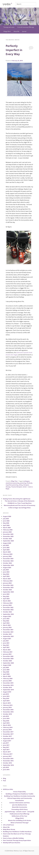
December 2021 (8, 630)
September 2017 (8, 738)
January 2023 (7, 605)
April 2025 (6, 550)
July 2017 (6, 743)
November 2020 (8, 658)
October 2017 (7, 736)
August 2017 (7, 741)
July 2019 (6, 694)
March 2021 (7, 650)
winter (25, 487)
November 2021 (8, 632)
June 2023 (6, 594)
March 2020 (7, 676)
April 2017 (6, 750)
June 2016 (6, 769)
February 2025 (7, 554)
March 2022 (7, 625)
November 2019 (8, 685)
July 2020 (6, 667)
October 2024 (7, 563)
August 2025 (7, 543)
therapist (26, 485)
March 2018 (7, 725)
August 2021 (7, 638)
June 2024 (6, 572)
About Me (16, 31)
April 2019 (6, 701)
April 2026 (6, 525)
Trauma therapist (16, 487)
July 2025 (6, 545)
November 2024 (8, 561)
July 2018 (6, 716)
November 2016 (8, 761)
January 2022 (7, 627)
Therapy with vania (8, 27)
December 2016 (8, 758)
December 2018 (8, 710)
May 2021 (6, 645)
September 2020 (8, 663)
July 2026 (6, 519)
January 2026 (7, 532)
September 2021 (8, 636)
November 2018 (8, 712)
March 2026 (7, 527)
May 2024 (6, 574)
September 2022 (8, 614)
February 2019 (7, 705)
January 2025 (7, 556)
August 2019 (7, 692)
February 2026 (7, 530)
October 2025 (7, 539)
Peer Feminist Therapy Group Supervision (17, 840)
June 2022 (6, 619)
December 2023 (8, 585)
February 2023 (7, 603)
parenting (23, 483)
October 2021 (7, 634)
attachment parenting (12, 483)
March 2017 (7, 752)
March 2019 (7, 703)
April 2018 (6, 723)
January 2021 (7, 654)
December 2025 (8, 534)
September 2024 (8, 565)
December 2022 (8, 607)
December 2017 (8, 732)
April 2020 (6, 674)
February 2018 (7, 727)
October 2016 (7, 763)
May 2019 (6, 698)
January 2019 (7, 707)
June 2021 (6, 643)
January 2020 (7, 681)
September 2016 (8, 765)
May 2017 (6, 747)
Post (16, 481)
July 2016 (6, 767)
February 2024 (7, 581)
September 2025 (8, 541)
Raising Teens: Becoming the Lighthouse (16, 499)
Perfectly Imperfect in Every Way (14, 50)
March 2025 (7, 552)
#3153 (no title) (8, 789)
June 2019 (6, 696)
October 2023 (7, 590)
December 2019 (8, 683)
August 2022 (7, 616)
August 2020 (7, 665)
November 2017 (8, 734)
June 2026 (6, 521)
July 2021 (6, 641)
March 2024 (7, 579)
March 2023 (7, 601)
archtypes (26, 481)
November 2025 (8, 536)
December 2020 (8, 656)
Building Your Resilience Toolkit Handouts (17, 832)
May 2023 (6, 596)
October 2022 (7, 612)
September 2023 (8, 592)
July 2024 (6, 570)
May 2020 (6, 672)
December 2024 (8, 558)
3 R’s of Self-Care (8, 825)
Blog (12, 481)
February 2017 (7, 754)
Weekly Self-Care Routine (11, 843)
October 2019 (7, 687)
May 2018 (6, 721)
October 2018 (7, 714)
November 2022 (8, 610)
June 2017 (6, 745)
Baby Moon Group (9, 829)
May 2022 (6, 621)
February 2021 (7, 652)
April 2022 (6, 623)
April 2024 (6, 576)
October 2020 (7, 661)
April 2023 (6, 599)
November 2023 (8, 587)
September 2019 (8, 690)
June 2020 (6, 670)
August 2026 (7, 516)
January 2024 (7, 583)
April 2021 (6, 647)
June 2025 (6, 547)
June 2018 (6, 718)
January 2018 (7, 730)
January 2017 (7, 756)
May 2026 (6, 523)
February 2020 (7, 678)
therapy (8, 487)
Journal (24, 31)
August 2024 (7, 567)
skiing (21, 485)
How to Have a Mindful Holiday (13, 838)
